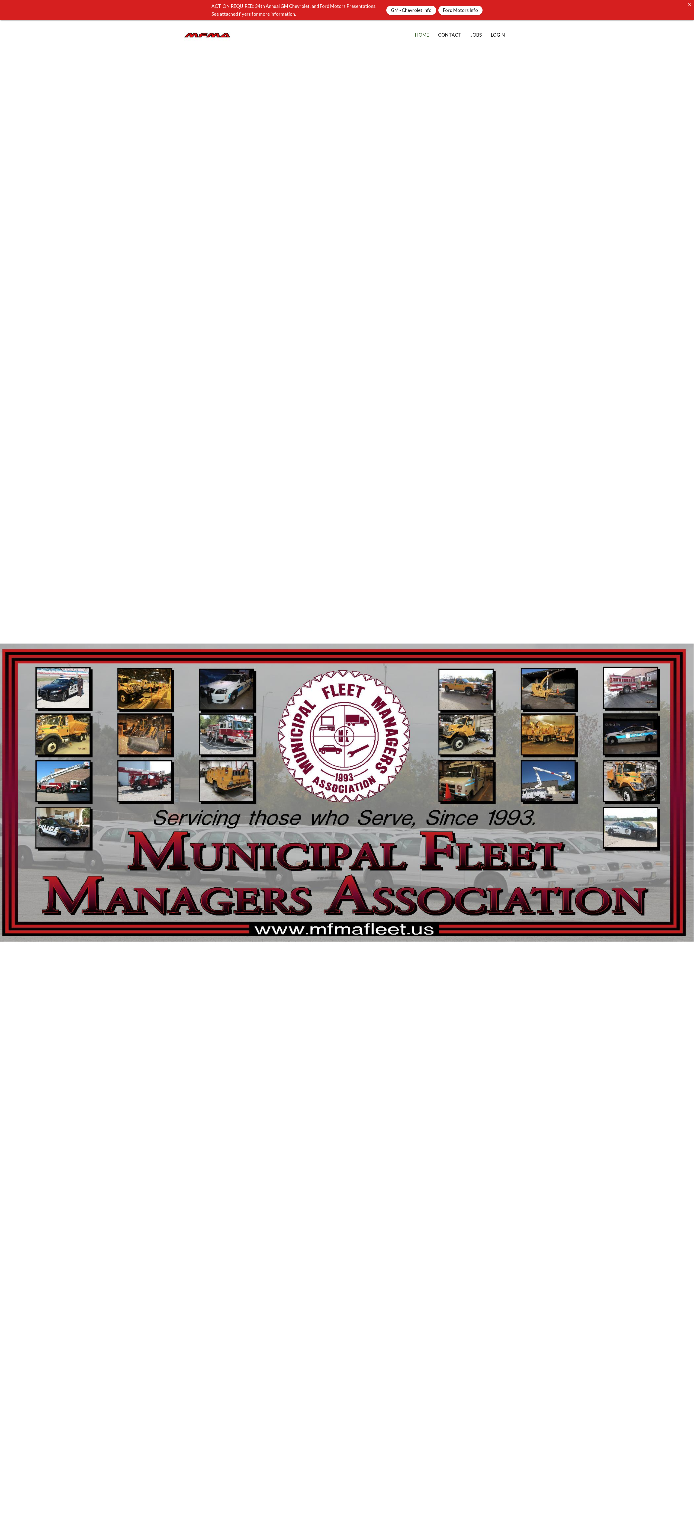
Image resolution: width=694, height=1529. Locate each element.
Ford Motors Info (460, 10)
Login (498, 35)
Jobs (476, 35)
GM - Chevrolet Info (411, 10)
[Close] (689, 4)
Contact (449, 35)
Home (422, 35)
